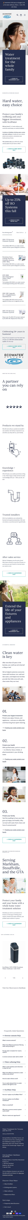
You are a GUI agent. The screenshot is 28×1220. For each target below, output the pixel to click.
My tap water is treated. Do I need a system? (11, 1051)
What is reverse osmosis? (9, 1040)
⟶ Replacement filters (8, 1194)
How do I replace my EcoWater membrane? (10, 1099)
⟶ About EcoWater (7, 1184)
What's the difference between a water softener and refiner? (12, 1073)
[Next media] (22, 978)
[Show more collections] (26, 232)
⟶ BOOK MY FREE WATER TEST (14, 149)
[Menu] (24, 15)
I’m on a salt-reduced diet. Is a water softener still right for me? (12, 1083)
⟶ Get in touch (6, 1207)
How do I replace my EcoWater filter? (12, 1094)
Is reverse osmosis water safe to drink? (12, 1056)
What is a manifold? (7, 1105)
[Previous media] (5, 978)
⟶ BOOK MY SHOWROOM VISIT (14, 79)
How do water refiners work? (10, 1078)
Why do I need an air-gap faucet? (11, 1115)
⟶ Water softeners (7, 1191)
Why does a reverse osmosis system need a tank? (12, 1110)
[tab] (8, 232)
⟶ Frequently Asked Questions (10, 1203)
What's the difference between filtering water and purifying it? (13, 1045)
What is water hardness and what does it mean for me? (12, 1067)
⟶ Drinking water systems (9, 1187)
